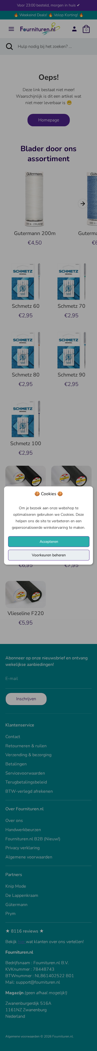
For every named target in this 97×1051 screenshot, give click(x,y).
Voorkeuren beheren (49, 555)
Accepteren (49, 541)
